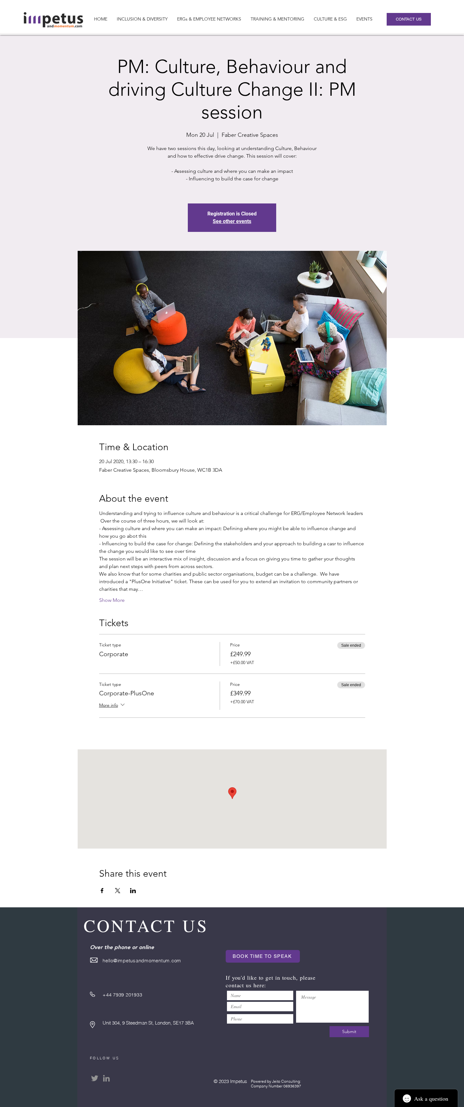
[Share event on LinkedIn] (133, 890)
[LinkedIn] (106, 1078)
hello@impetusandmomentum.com (142, 961)
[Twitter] (94, 1078)
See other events (232, 221)
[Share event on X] (118, 890)
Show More (112, 600)
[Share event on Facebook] (102, 890)
